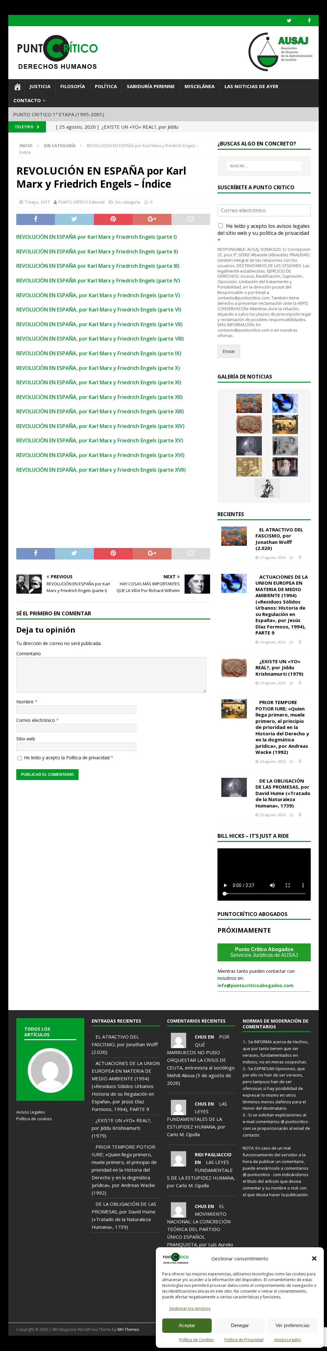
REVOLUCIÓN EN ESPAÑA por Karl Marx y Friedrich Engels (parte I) (96, 236)
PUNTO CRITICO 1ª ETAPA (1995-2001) (58, 114)
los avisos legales (289, 225)
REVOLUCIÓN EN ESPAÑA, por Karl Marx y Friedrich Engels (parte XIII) (100, 411)
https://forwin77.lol (55, 1343)
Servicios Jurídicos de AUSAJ (264, 952)
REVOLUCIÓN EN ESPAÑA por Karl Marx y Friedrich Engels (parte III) (97, 265)
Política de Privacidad (243, 1339)
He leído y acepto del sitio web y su (263, 233)
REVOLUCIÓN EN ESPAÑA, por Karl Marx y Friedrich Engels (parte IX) (98, 353)
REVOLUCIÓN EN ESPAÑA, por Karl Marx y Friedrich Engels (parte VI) (98, 309)
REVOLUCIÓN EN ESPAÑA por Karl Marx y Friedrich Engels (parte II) (97, 251)
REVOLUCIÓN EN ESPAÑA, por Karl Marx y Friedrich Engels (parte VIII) (100, 338)
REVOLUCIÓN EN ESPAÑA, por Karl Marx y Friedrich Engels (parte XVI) (100, 455)
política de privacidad (284, 232)
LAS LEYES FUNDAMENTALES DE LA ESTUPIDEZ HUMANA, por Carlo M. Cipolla (197, 1118)
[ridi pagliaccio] (178, 1163)
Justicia (39, 86)
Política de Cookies (196, 1339)
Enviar (229, 351)
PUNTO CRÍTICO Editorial (81, 202)
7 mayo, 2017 (37, 202)
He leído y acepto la (68, 757)
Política (106, 86)
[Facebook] (309, 20)
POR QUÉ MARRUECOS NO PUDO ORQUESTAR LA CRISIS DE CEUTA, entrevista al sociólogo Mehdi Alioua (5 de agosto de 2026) (201, 1059)
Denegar (240, 1325)
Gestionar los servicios (189, 1308)
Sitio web (25, 739)
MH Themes (128, 1329)
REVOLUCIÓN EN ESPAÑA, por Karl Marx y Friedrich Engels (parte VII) (99, 324)
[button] (314, 1258)
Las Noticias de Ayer (251, 86)
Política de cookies (34, 1119)
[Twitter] (289, 20)
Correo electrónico (36, 720)
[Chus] (178, 1044)
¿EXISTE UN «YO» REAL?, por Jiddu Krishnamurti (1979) (279, 667)
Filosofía (72, 86)
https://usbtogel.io (84, 1343)
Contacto (27, 100)
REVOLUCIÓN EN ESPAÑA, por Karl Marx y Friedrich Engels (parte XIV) (100, 426)
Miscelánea (200, 86)
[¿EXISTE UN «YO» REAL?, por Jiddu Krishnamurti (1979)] (249, 424)
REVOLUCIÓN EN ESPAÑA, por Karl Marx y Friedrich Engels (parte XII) (99, 397)
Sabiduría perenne (151, 86)
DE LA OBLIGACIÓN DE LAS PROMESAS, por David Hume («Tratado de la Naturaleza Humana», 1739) (282, 793)
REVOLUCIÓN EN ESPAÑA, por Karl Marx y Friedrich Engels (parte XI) (98, 382)
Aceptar (187, 1325)
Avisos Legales (287, 1339)
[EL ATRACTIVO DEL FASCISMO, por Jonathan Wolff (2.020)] (249, 403)
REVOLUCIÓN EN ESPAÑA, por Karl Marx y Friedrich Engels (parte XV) (99, 440)
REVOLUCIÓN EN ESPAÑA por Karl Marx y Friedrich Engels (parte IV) (98, 280)
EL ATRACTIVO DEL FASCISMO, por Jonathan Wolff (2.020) (279, 539)
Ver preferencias (293, 1325)
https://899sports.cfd (24, 1343)
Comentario (28, 653)
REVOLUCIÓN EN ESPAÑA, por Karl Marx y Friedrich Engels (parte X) (98, 368)
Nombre (25, 702)
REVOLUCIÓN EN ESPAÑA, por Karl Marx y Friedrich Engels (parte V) (98, 295)
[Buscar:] (264, 166)
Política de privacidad (88, 757)
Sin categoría (127, 202)
